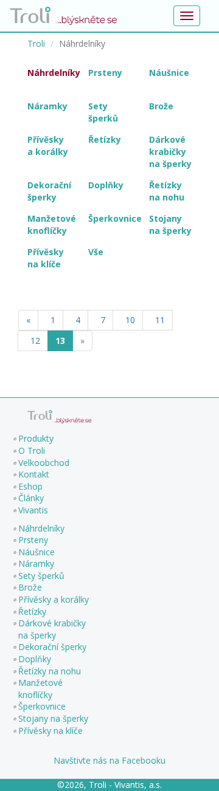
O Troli (31, 450)
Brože (30, 587)
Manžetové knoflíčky (40, 688)
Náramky (36, 563)
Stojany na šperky (53, 718)
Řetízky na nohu (49, 671)
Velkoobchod (43, 462)
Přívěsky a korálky (53, 599)
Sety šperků (41, 575)
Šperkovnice (42, 706)
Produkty (36, 438)
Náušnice (36, 552)
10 (127, 320)
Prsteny (33, 540)
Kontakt (33, 474)
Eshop (30, 486)
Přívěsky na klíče (50, 730)
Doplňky (34, 659)
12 (33, 340)
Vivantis (33, 510)
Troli (36, 43)
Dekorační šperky (52, 646)
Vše (95, 252)
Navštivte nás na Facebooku (109, 760)
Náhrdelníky (41, 528)
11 (157, 320)
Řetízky (32, 611)
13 (60, 340)
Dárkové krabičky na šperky (52, 629)
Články (31, 498)
